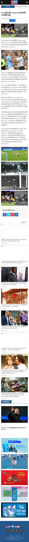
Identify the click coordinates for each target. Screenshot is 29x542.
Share (13, 20)
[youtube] (16, 530)
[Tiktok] (21, 530)
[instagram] (12, 530)
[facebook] (8, 530)
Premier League (7, 18)
